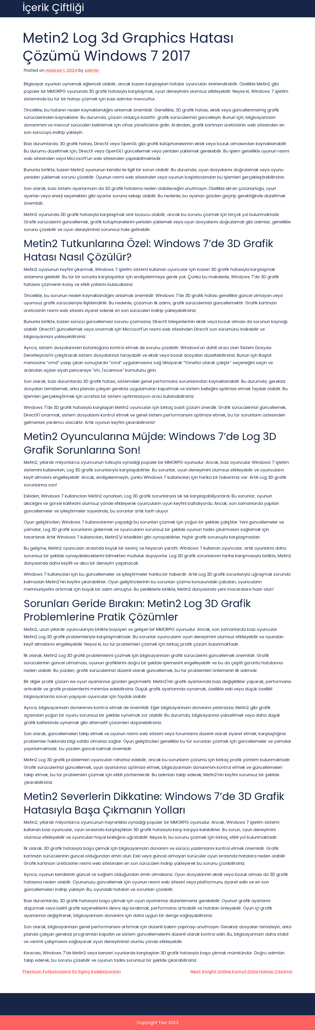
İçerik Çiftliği (53, 8)
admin (92, 70)
